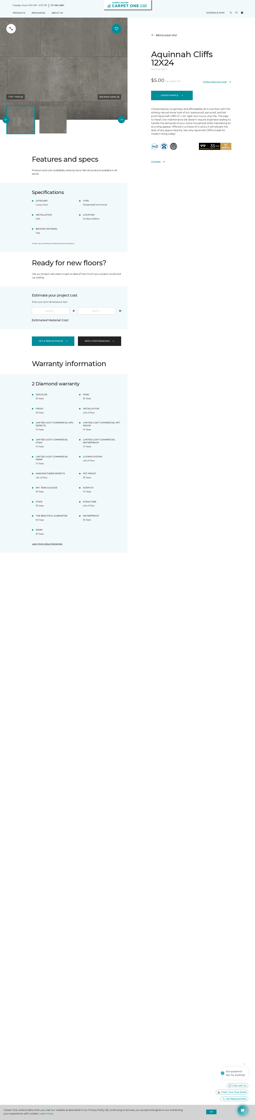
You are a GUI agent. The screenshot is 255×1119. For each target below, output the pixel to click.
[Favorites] (236, 13)
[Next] (121, 119)
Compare (156, 161)
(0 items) (242, 13)
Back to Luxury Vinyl (166, 35)
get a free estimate (51, 341)
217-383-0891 (57, 5)
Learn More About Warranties (47, 544)
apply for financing (97, 341)
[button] (231, 13)
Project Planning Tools (215, 81)
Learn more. (46, 1113)
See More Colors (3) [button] (109, 96)
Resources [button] (38, 13)
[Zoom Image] (11, 28)
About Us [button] (57, 13)
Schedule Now (215, 13)
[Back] (6, 119)
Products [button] (19, 13)
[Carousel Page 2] (53, 119)
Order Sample (169, 95)
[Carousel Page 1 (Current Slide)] (20, 119)
